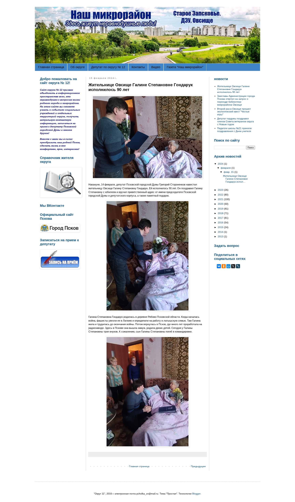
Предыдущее (198, 466)
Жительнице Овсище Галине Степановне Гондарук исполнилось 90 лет (233, 89)
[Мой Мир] (228, 266)
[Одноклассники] (224, 266)
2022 (221, 194)
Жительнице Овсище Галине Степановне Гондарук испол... (235, 179)
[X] (233, 266)
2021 (221, 199)
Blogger (196, 493)
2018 (221, 213)
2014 (221, 232)
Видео (155, 67)
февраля (226, 167)
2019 (221, 208)
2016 (221, 222)
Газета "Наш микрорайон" (185, 67)
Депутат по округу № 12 (108, 67)
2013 (221, 236)
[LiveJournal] (238, 266)
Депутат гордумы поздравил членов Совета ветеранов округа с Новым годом (235, 121)
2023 (221, 190)
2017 (221, 218)
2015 (221, 227)
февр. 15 (229, 172)
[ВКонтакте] (219, 266)
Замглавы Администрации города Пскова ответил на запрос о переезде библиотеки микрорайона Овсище (236, 100)
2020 (221, 204)
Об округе (78, 67)
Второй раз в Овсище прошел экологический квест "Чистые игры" (234, 111)
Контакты (138, 67)
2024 (221, 163)
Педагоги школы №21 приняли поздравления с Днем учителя (234, 130)
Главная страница (51, 67)
